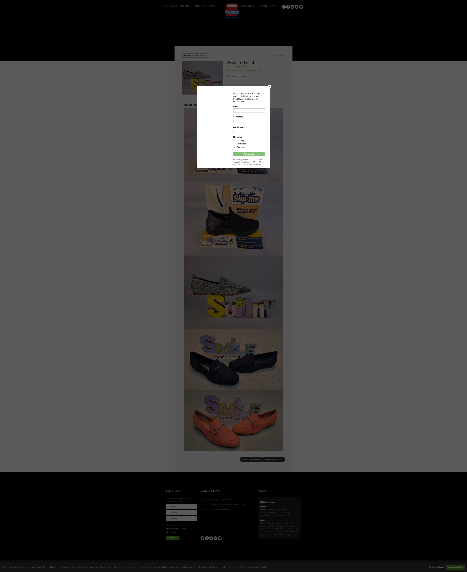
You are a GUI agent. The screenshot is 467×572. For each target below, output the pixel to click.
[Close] (269, 86)
